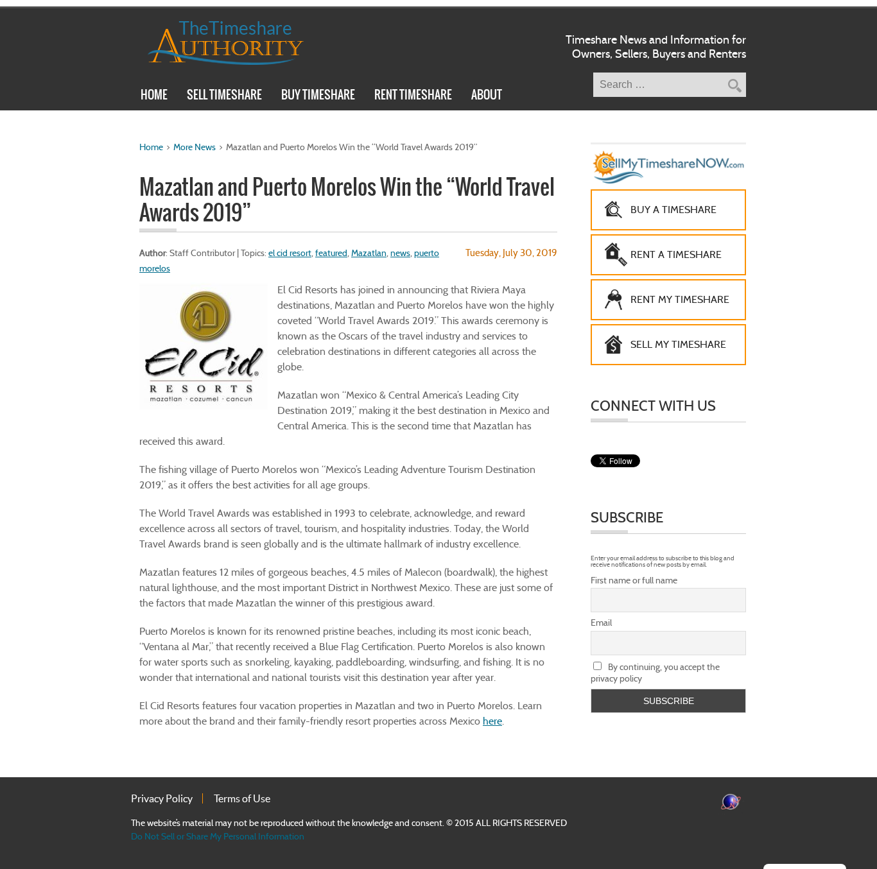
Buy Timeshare (318, 96)
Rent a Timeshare (676, 254)
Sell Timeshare (224, 96)
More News (194, 147)
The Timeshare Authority (217, 40)
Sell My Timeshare (678, 344)
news (400, 253)
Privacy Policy (162, 798)
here (492, 721)
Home (154, 96)
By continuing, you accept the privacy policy (655, 672)
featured (331, 253)
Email (601, 622)
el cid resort (289, 253)
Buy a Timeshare (673, 209)
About (486, 96)
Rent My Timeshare (679, 299)
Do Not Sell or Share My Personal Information (217, 836)
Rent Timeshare (413, 96)
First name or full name (634, 580)
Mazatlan (368, 253)
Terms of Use (242, 798)
